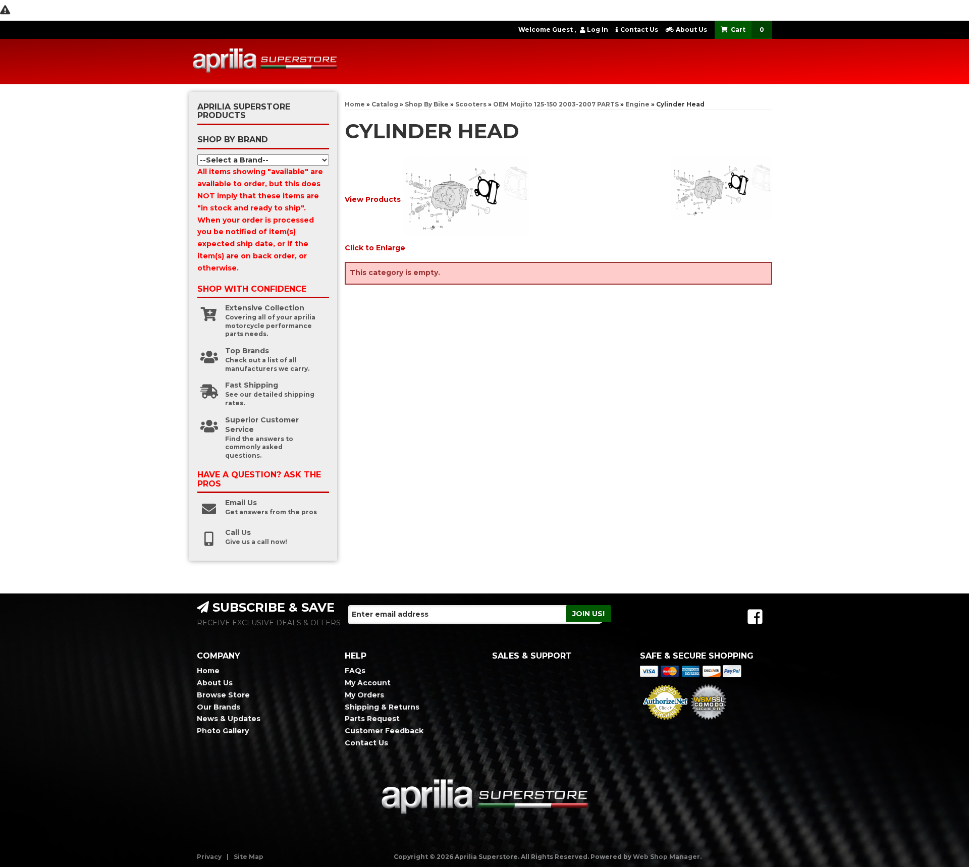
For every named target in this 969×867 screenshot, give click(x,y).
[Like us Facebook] (755, 617)
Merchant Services (665, 722)
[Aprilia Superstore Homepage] (265, 61)
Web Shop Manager (666, 856)
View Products (373, 199)
